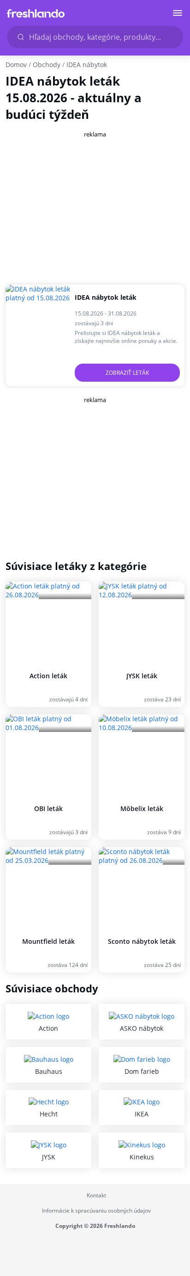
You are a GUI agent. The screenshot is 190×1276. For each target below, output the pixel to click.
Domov (16, 64)
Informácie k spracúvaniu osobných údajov (96, 1210)
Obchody (46, 64)
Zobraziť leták (127, 373)
